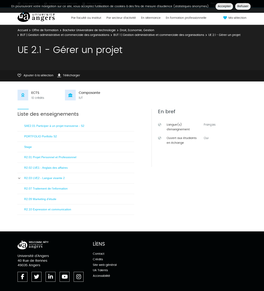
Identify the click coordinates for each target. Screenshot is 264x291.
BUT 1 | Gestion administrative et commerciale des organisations (158, 35)
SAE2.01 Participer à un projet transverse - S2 (54, 125)
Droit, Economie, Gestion (137, 30)
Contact (98, 254)
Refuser (242, 6)
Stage (28, 146)
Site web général (105, 265)
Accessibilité (101, 276)
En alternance (151, 18)
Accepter (224, 6)
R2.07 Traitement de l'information (46, 188)
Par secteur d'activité (121, 18)
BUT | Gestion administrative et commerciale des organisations (64, 35)
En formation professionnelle (186, 18)
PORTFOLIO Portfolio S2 (40, 136)
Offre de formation (45, 30)
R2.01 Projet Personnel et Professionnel (50, 157)
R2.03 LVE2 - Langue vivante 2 (44, 178)
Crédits (98, 259)
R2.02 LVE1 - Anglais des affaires (46, 167)
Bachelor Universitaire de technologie (89, 30)
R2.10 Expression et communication (47, 209)
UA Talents (100, 270)
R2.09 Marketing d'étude (40, 199)
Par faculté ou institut (86, 18)
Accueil (23, 30)
